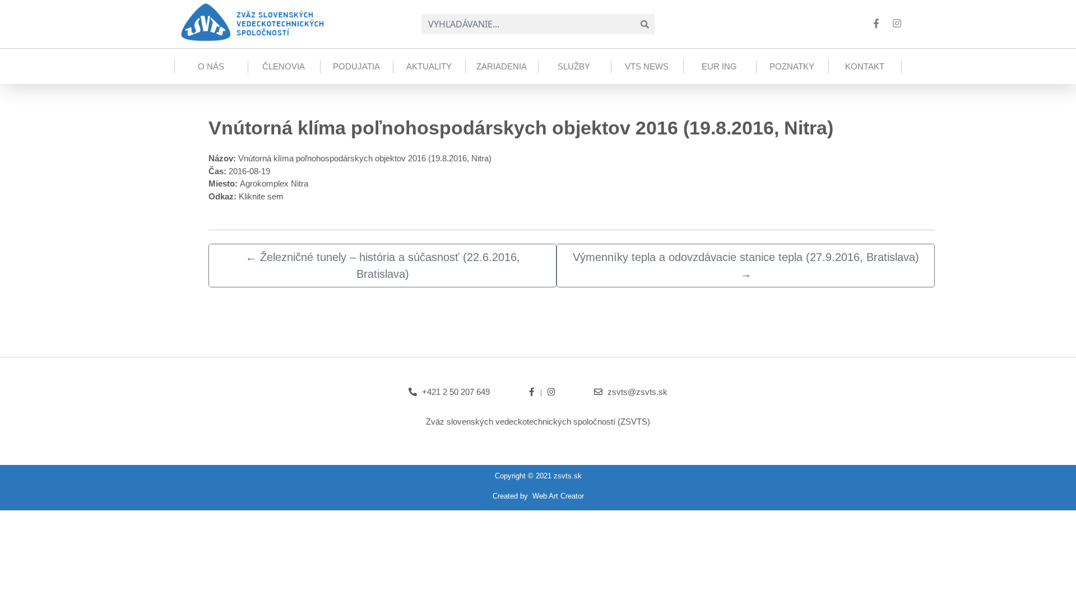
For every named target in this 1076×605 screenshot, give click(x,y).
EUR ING (719, 66)
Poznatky (791, 66)
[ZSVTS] (251, 21)
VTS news (647, 66)
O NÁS (211, 66)
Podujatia (356, 66)
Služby (574, 66)
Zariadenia (501, 66)
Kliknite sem (261, 196)
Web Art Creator (558, 496)
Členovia (283, 66)
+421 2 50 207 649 (456, 392)
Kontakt (864, 66)
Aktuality (429, 66)
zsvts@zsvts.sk (637, 392)
